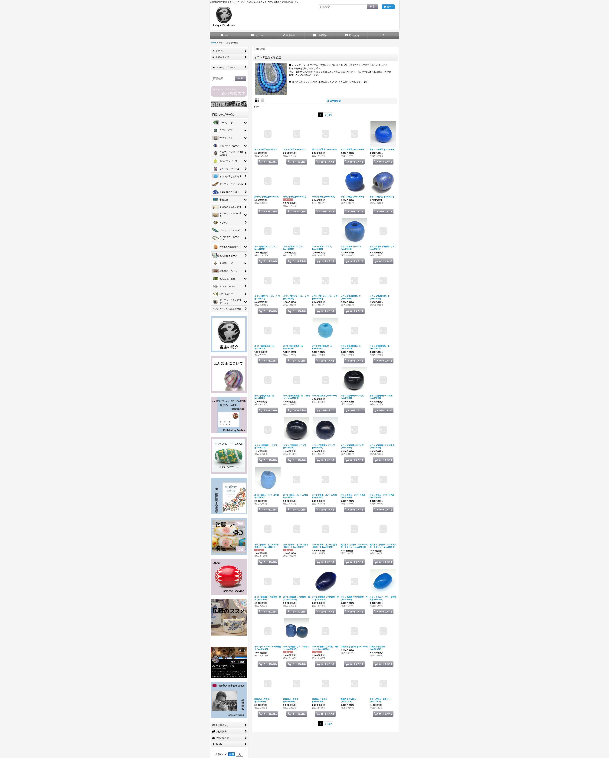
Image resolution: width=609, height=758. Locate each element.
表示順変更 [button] (335, 100)
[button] (383, 35)
